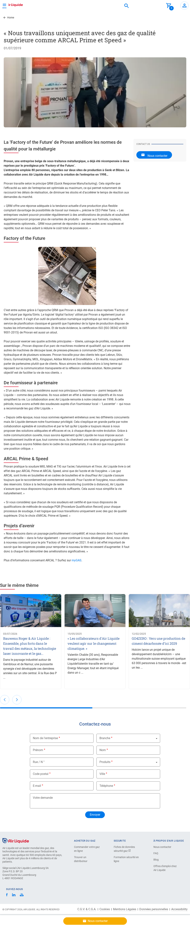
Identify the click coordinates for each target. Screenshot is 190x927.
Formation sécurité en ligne (126, 859)
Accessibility (179, 909)
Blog (156, 859)
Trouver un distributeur (80, 859)
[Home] (15, 840)
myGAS (76, 560)
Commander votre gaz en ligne (87, 848)
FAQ (155, 853)
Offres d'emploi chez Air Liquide (165, 868)
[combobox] (126, 6)
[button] (4, 699)
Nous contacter (162, 846)
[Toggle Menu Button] (4, 5)
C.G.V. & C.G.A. (86, 909)
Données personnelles (153, 909)
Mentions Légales (124, 909)
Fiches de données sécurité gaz (124, 848)
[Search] (126, 6)
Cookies (104, 909)
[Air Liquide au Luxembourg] (12, 4)
